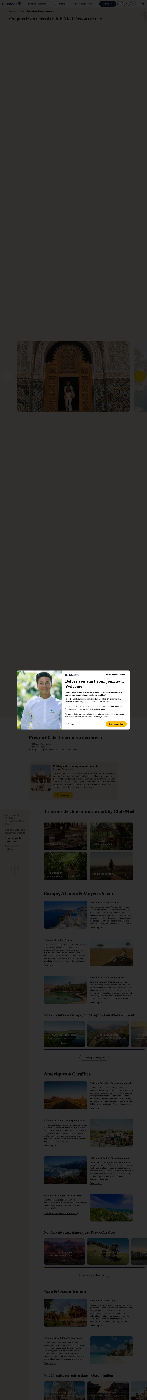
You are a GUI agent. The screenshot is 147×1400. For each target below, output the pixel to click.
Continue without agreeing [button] (114, 674)
